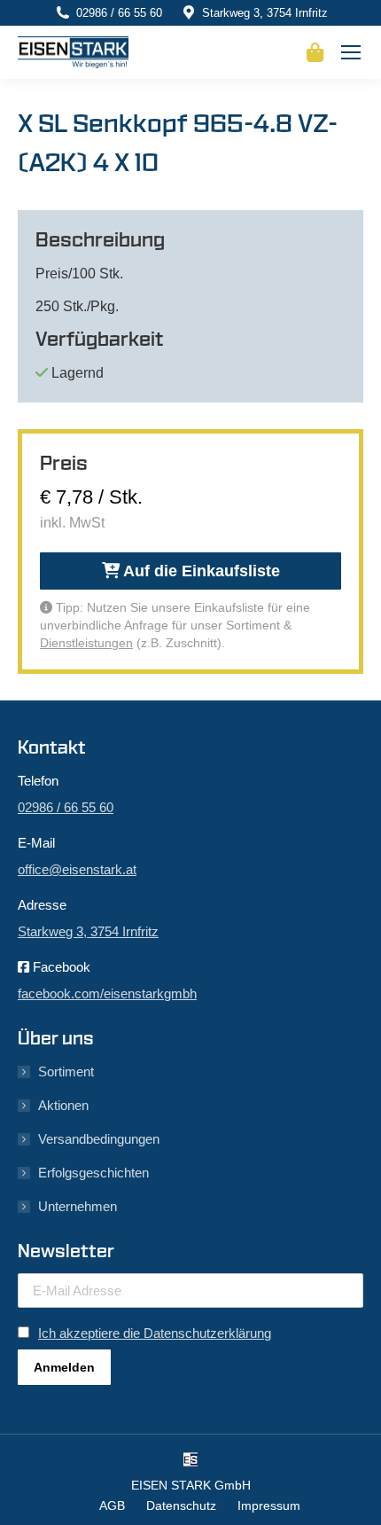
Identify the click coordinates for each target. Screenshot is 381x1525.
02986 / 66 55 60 (119, 13)
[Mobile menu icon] (350, 52)
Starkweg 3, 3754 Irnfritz (265, 13)
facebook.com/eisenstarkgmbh (107, 993)
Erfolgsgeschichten (93, 1172)
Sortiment (66, 1071)
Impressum (268, 1505)
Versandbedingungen (98, 1138)
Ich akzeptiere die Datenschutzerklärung (154, 1333)
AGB (112, 1505)
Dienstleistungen (86, 643)
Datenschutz (181, 1505)
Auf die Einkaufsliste (200, 571)
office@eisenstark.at (77, 869)
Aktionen (63, 1105)
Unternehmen (77, 1206)
